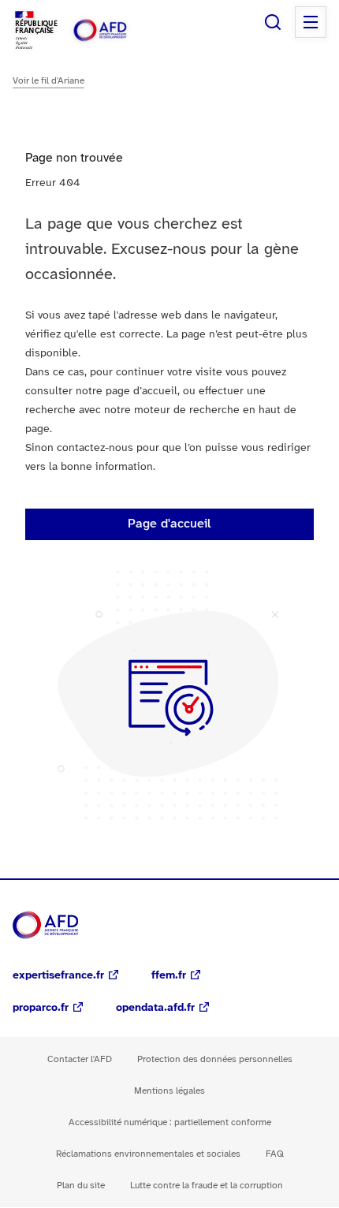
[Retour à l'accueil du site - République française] (116, 30)
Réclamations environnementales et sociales (148, 1154)
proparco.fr (41, 1008)
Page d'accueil (169, 524)
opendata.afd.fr (155, 1008)
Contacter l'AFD (79, 1059)
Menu (310, 22)
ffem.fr (168, 976)
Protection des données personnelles (214, 1059)
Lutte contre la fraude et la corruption (206, 1185)
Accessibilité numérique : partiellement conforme (170, 1122)
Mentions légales (169, 1091)
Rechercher (273, 22)
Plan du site (81, 1185)
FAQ (275, 1154)
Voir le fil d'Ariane (48, 81)
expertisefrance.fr (58, 976)
